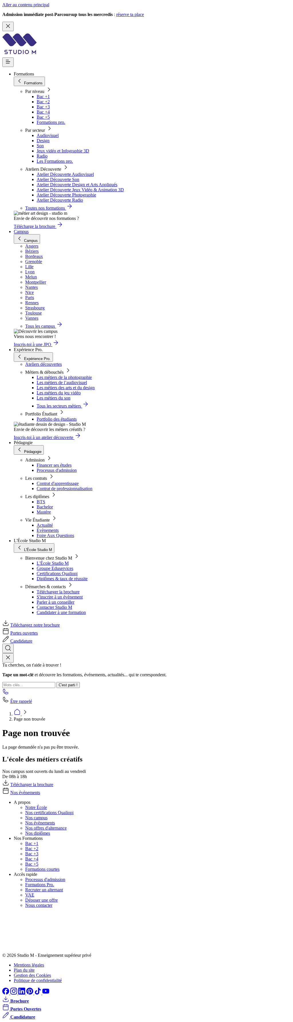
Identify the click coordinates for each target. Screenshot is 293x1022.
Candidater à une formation (61, 612)
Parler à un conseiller (55, 602)
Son (40, 145)
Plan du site (24, 970)
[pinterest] (30, 993)
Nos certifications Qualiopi (49, 812)
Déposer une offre (41, 900)
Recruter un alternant (44, 889)
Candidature (21, 641)
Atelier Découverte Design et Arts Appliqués (77, 184)
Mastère (44, 512)
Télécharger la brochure (58, 591)
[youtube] (45, 993)
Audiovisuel (48, 135)
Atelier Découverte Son (58, 179)
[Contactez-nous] (5, 693)
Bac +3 (43, 106)
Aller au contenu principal (25, 4)
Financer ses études (54, 465)
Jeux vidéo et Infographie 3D (63, 150)
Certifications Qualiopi (57, 573)
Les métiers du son (53, 397)
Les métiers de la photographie (64, 377)
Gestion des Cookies (32, 975)
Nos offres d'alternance (46, 828)
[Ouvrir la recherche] (8, 648)
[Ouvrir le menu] (8, 62)
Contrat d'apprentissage (58, 483)
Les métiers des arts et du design (66, 387)
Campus (21, 231)
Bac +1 (43, 96)
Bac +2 (43, 101)
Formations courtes (42, 869)
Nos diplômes (37, 833)
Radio (42, 156)
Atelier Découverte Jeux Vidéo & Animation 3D (80, 189)
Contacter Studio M (54, 607)
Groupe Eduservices (55, 568)
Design (43, 140)
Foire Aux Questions (55, 535)
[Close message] (8, 26)
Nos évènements (40, 822)
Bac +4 (43, 112)
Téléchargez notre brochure (35, 625)
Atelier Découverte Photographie (66, 194)
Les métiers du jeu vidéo (59, 392)
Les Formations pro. (55, 161)
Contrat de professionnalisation (64, 488)
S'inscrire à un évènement (60, 596)
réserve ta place (130, 14)
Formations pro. (51, 122)
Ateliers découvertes (43, 364)
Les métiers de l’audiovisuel (62, 382)
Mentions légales (29, 965)
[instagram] (14, 993)
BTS (41, 501)
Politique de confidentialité (38, 980)
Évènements (48, 530)
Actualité (45, 525)
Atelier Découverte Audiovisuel (65, 174)
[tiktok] (38, 993)
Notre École (36, 807)
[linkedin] (22, 993)
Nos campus (36, 817)
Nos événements (25, 792)
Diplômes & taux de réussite (62, 578)
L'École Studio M (53, 563)
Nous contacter (38, 905)
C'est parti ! (68, 685)
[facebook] (6, 993)
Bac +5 (43, 117)
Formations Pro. (39, 884)
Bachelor (45, 506)
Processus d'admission (57, 470)
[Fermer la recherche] (8, 658)
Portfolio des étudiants (57, 419)
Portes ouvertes (24, 633)
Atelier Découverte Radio (60, 200)
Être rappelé (21, 701)
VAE (29, 894)
